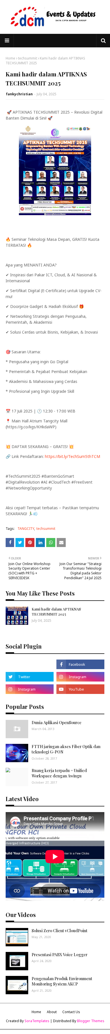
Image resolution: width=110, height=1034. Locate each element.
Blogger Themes (90, 1020)
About (52, 1011)
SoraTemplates (37, 1020)
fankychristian (19, 94)
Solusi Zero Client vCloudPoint (59, 930)
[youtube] (80, 689)
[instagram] (80, 677)
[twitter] (30, 677)
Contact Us (71, 1011)
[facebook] (80, 664)
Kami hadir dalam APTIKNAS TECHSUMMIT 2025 (56, 611)
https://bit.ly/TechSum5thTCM (72, 456)
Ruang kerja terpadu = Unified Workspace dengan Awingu (59, 773)
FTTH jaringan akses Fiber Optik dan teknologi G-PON (66, 749)
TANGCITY (25, 528)
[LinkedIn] (30, 664)
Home (10, 58)
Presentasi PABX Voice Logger (59, 954)
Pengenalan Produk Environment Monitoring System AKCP (62, 981)
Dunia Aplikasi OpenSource (57, 722)
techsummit (27, 58)
